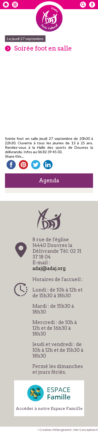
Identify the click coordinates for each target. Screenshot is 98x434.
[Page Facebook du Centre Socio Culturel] (92, 4)
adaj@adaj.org (49, 268)
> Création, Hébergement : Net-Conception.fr (67, 429)
